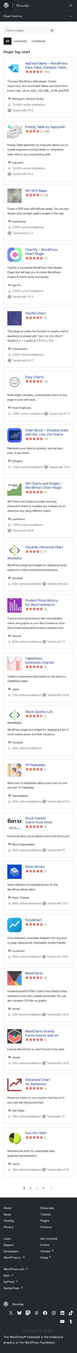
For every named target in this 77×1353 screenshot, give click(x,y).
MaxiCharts (34, 973)
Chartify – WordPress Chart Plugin (41, 252)
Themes (45, 1214)
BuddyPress (13, 1288)
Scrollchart (33, 920)
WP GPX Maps (36, 191)
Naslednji (51, 1188)
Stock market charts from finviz (38, 820)
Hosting (9, 1220)
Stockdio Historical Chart (44, 547)
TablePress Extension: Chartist (39, 660)
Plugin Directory (13, 16)
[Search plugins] (52, 30)
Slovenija (18, 1304)
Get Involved (48, 1238)
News (7, 1214)
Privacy (8, 1227)
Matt (9, 1275)
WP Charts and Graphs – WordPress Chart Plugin (43, 485)
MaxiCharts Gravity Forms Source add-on (41, 1033)
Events (44, 1245)
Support (9, 1245)
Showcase (47, 1208)
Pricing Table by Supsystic (45, 127)
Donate (47, 1251)
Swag (45, 1257)
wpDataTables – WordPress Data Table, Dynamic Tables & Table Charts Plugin (46, 65)
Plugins (44, 1220)
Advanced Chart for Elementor (37, 1082)
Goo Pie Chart (36, 1133)
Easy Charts (34, 377)
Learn (7, 1238)
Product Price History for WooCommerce (41, 602)
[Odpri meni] (71, 5)
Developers (11, 1251)
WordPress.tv (14, 1257)
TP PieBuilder (35, 765)
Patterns (46, 1227)
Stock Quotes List (39, 712)
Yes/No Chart (35, 313)
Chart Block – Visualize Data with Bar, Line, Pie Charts (46, 432)
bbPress (11, 1282)
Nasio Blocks (35, 867)
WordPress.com (16, 1269)
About (7, 1208)
